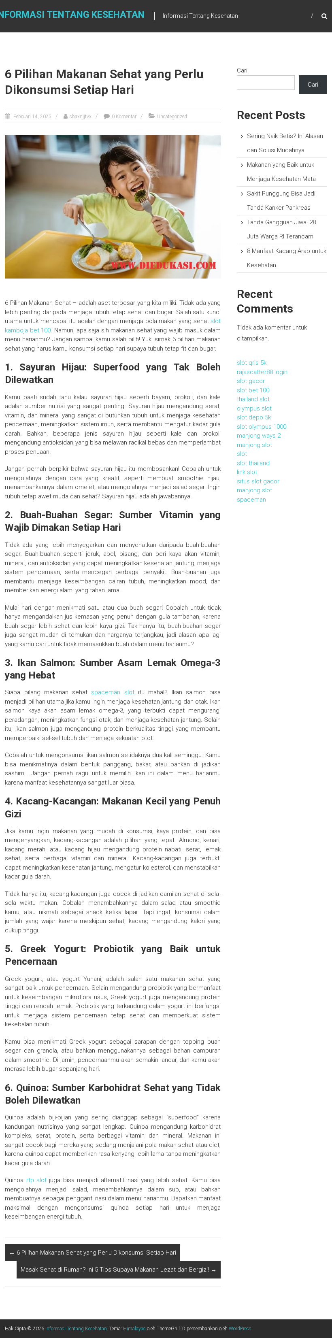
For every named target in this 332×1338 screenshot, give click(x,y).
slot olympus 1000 (261, 426)
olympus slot (254, 408)
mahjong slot (254, 445)
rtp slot (36, 1180)
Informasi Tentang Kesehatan (76, 1329)
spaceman (251, 499)
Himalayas (134, 1329)
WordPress (240, 1329)
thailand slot (253, 399)
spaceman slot (112, 692)
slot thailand (253, 463)
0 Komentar (124, 116)
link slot (247, 472)
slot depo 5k (254, 417)
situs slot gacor (258, 481)
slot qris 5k (251, 362)
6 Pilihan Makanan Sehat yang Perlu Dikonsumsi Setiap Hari (92, 1252)
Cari (242, 70)
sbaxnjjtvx (81, 116)
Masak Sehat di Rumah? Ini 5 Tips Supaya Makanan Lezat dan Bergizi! (119, 1269)
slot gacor (251, 381)
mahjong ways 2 (259, 435)
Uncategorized (172, 116)
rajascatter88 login (262, 372)
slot (242, 453)
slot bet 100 (253, 390)
